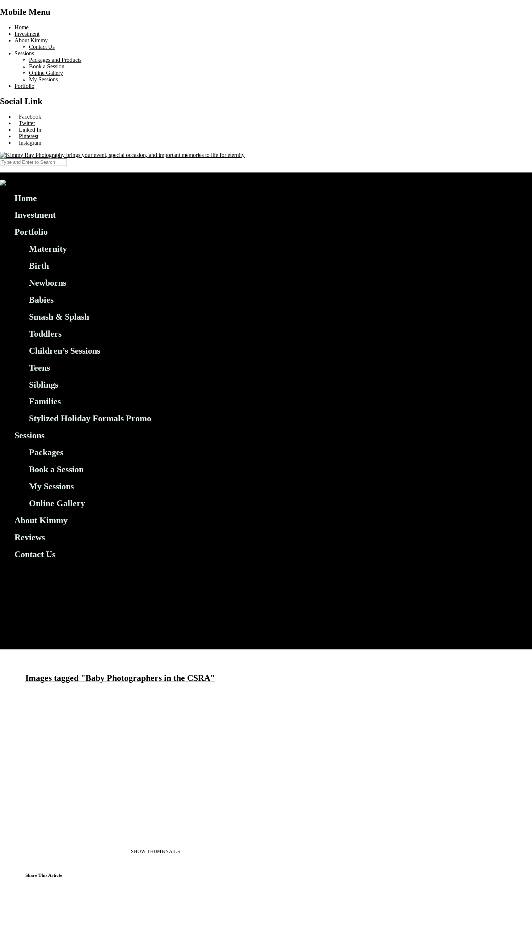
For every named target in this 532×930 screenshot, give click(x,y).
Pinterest (28, 136)
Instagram (30, 143)
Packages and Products (55, 60)
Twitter (27, 123)
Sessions (24, 53)
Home (21, 27)
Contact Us (42, 47)
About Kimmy (31, 40)
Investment (26, 34)
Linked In (30, 130)
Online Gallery (46, 73)
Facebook (30, 117)
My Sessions (43, 79)
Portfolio (24, 86)
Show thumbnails (155, 851)
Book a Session (46, 66)
